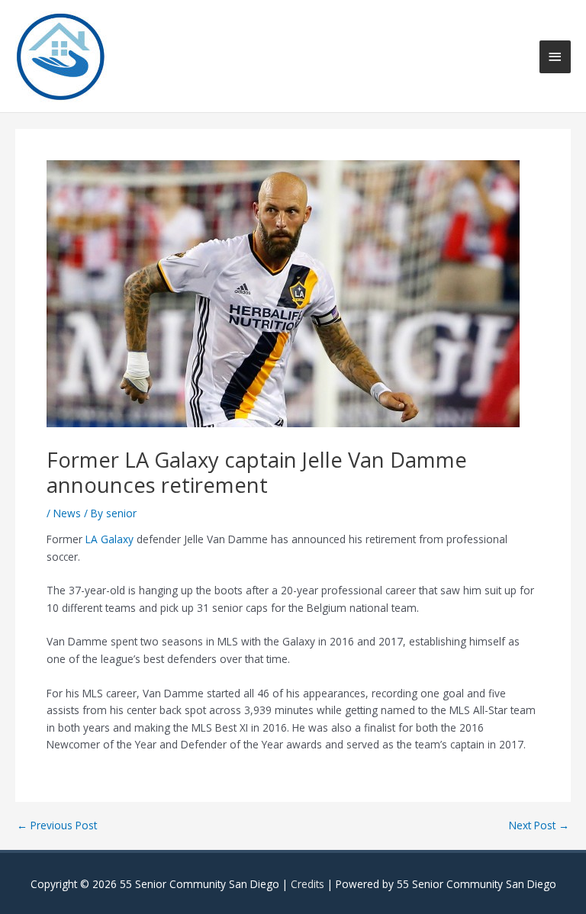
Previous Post (57, 825)
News (67, 513)
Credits (307, 884)
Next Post (539, 825)
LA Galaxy (109, 539)
